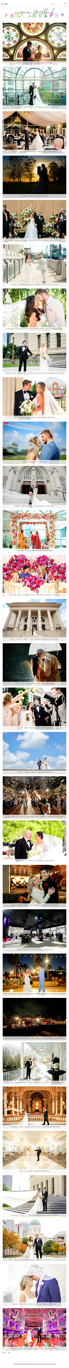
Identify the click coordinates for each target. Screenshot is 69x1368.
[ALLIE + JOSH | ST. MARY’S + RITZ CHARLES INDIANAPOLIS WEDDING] (34, 620)
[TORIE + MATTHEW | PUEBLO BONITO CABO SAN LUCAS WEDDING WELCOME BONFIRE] (34, 1019)
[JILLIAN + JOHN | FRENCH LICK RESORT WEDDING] (34, 708)
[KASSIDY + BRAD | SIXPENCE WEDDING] (34, 176)
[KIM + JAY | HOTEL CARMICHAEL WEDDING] (34, 1152)
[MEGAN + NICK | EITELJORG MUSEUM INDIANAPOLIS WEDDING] (34, 1285)
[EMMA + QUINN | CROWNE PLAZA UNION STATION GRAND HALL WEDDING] (34, 221)
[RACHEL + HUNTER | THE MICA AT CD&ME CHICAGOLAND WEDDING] (34, 265)
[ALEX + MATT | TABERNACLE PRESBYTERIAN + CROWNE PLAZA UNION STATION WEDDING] (34, 1240)
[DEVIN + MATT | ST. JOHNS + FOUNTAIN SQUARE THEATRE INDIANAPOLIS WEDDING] (34, 797)
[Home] (34, 14)
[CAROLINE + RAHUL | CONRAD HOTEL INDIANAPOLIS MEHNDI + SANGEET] (34, 576)
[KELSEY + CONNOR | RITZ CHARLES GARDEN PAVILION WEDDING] (34, 132)
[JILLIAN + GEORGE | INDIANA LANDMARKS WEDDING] (34, 44)
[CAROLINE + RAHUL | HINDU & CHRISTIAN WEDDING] (34, 531)
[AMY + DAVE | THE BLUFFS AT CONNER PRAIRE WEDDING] (34, 398)
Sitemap (35, 1364)
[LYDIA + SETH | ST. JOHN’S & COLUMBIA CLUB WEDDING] (34, 841)
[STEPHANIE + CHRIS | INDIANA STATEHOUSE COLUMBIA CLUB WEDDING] (34, 1107)
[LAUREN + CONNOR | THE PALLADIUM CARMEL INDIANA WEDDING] (34, 1329)
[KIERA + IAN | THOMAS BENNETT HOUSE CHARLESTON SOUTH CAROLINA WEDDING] (34, 1063)
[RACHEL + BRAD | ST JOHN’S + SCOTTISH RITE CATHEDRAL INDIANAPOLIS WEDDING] (34, 354)
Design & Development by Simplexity (47, 1364)
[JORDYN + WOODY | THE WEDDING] (34, 442)
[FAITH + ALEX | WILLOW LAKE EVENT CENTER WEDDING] (34, 664)
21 (9, 1352)
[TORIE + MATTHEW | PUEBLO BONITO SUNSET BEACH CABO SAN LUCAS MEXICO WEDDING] (34, 974)
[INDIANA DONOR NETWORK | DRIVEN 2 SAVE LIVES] (34, 930)
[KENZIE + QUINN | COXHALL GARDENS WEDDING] (34, 753)
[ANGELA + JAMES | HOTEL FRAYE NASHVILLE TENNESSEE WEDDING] (34, 886)
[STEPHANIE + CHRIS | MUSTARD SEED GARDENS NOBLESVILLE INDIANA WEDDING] (34, 309)
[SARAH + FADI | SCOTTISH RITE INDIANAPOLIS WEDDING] (34, 487)
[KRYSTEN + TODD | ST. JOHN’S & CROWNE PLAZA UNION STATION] (34, 1196)
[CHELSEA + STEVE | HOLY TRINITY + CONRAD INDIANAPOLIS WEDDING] (34, 88)
